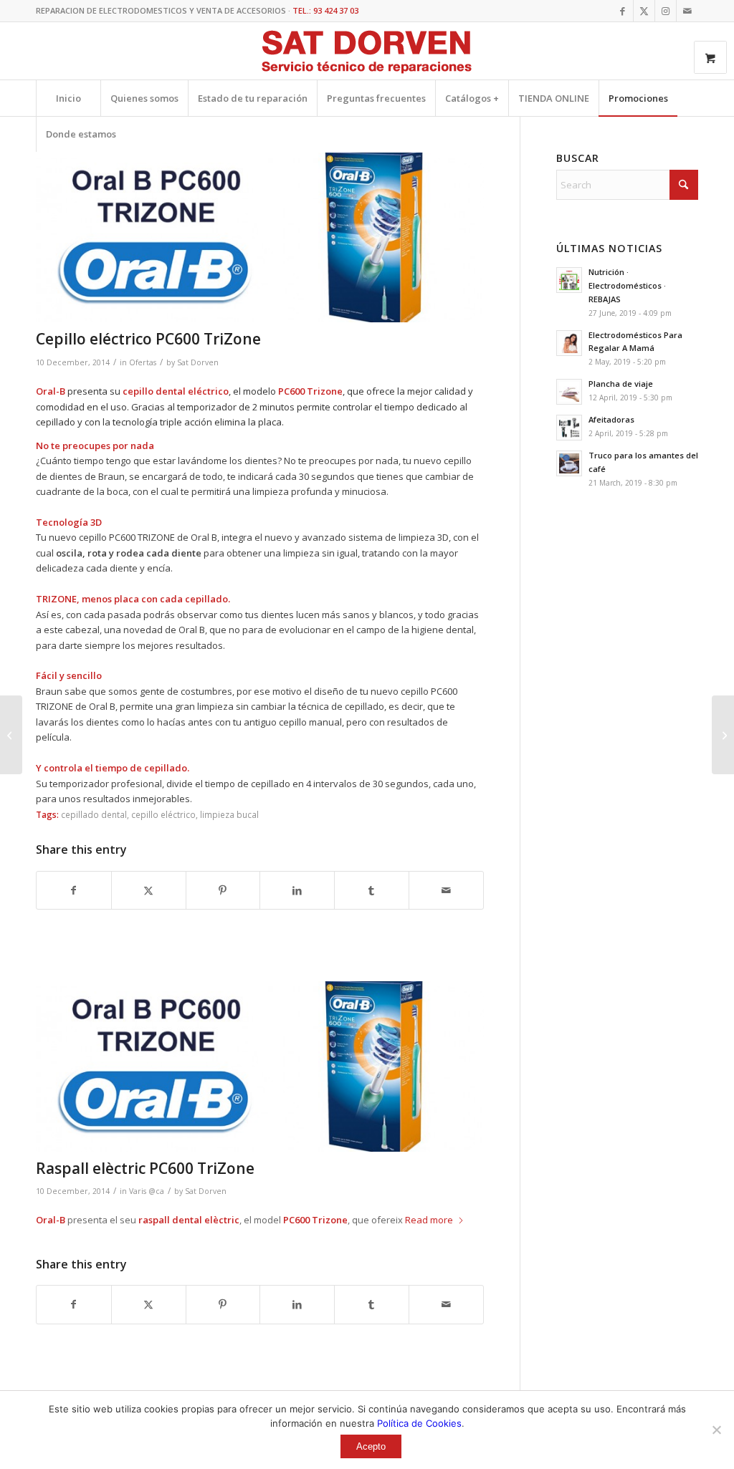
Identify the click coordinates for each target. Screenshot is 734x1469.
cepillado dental (94, 814)
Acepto (371, 1446)
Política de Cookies (419, 1423)
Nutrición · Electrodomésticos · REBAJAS (627, 285)
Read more (429, 1219)
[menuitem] (68, 98)
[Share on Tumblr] (372, 890)
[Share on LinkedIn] (297, 890)
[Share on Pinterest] (223, 890)
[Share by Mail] (446, 890)
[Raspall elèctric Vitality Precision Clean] (11, 734)
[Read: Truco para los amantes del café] (569, 463)
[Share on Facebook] (74, 890)
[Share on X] (149, 890)
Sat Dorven (198, 362)
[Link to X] (644, 10)
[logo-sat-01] (367, 53)
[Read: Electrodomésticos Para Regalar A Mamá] (569, 343)
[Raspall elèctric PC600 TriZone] (723, 734)
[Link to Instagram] (665, 10)
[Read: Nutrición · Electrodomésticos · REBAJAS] (569, 280)
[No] (716, 1429)
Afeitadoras (611, 419)
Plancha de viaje (620, 383)
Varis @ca (146, 1191)
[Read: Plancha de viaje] (569, 392)
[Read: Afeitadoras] (569, 427)
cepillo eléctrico (163, 814)
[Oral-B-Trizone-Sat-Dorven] (260, 237)
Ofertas (142, 362)
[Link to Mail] (687, 10)
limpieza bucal (229, 814)
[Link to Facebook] (622, 10)
